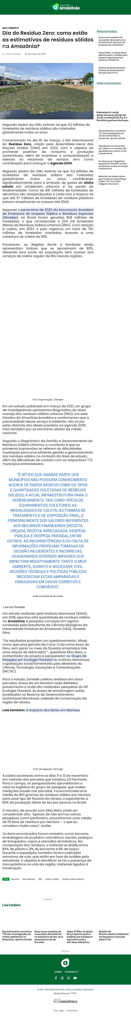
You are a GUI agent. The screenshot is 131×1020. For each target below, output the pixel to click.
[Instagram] (62, 978)
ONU (40, 879)
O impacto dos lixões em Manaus (53, 710)
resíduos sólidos (52, 879)
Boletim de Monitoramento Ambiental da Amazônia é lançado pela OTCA (112, 70)
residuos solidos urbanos (73, 879)
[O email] (85, 54)
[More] (92, 54)
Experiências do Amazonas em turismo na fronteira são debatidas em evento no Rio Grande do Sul (113, 150)
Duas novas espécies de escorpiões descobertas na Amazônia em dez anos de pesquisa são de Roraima (112, 41)
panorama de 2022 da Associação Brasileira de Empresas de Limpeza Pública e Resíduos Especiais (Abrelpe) (47, 214)
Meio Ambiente (10, 28)
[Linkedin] (70, 54)
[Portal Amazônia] (65, 7)
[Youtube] (75, 978)
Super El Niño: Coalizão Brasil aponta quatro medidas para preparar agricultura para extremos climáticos (113, 56)
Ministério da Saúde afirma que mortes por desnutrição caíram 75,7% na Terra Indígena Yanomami (112, 180)
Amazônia (15, 879)
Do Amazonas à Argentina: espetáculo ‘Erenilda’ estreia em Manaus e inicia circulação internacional (113, 165)
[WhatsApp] (78, 54)
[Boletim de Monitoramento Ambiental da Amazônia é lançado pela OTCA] (114, 918)
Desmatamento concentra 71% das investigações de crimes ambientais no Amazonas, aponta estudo (112, 134)
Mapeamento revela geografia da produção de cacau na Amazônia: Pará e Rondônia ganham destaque (112, 116)
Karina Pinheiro (13, 54)
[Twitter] (63, 54)
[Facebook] (56, 54)
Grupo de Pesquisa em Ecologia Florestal (44, 658)
